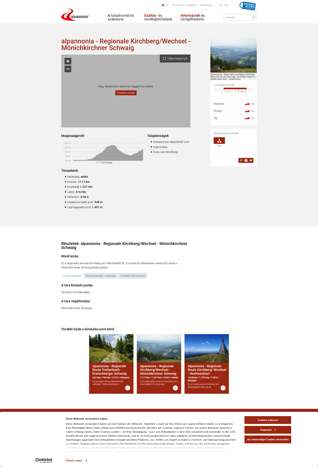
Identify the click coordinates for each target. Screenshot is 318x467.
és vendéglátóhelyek (158, 17)
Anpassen (266, 429)
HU (167, 5)
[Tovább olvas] (127, 387)
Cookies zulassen (268, 420)
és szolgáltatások (193, 17)
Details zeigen (74, 460)
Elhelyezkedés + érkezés (101, 275)
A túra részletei (72, 275)
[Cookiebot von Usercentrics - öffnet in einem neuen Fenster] (43, 460)
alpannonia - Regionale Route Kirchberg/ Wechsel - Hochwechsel (207, 369)
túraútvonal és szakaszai (121, 17)
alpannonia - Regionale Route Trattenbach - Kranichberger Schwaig (109, 369)
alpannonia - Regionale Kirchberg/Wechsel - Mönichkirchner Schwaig (158, 369)
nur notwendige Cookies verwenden (268, 439)
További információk (132, 275)
